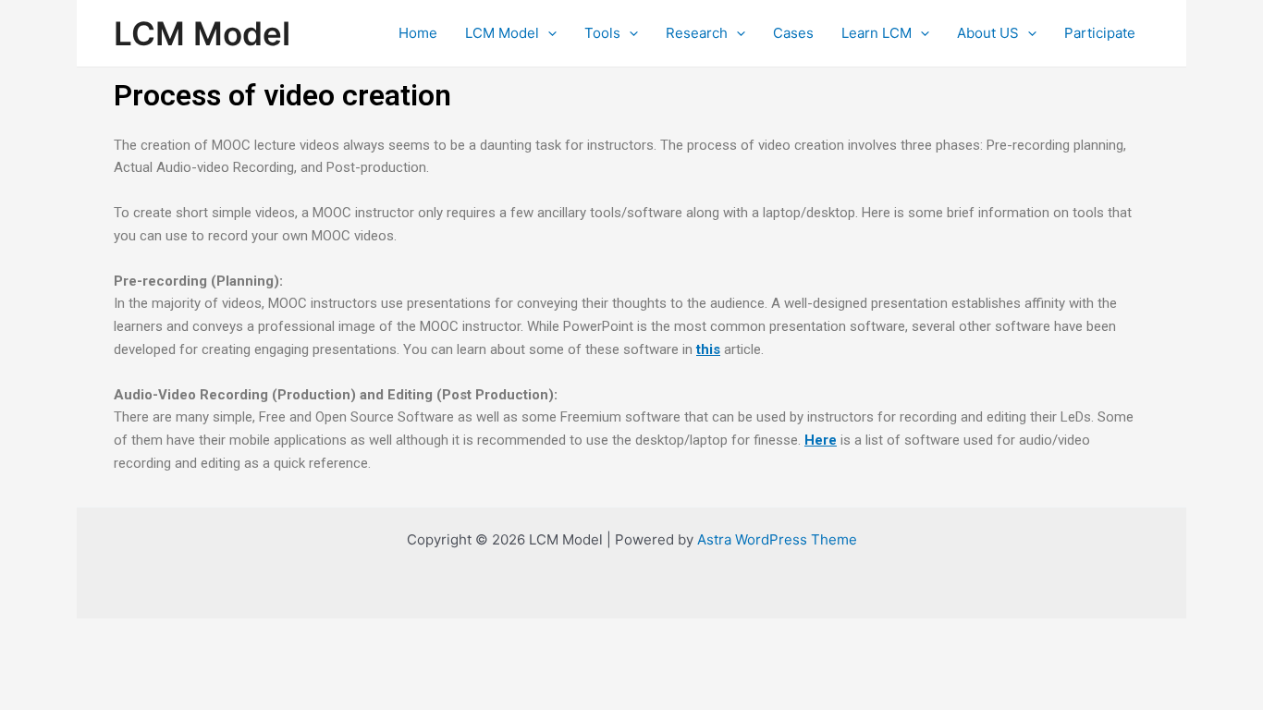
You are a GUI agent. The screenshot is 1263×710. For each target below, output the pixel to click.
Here (820, 440)
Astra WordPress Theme (777, 539)
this (708, 349)
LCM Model (202, 33)
